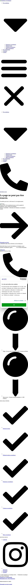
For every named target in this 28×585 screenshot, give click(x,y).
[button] (14, 82)
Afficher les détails (18, 300)
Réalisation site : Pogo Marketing (7, 578)
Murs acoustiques (10, 48)
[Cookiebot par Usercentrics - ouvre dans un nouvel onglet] (20, 279)
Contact (4, 52)
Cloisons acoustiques (10, 47)
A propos (5, 51)
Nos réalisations (6, 49)
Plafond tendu (9, 45)
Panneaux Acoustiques (11, 44)
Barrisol (14, 247)
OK (14, 304)
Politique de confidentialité (6, 577)
